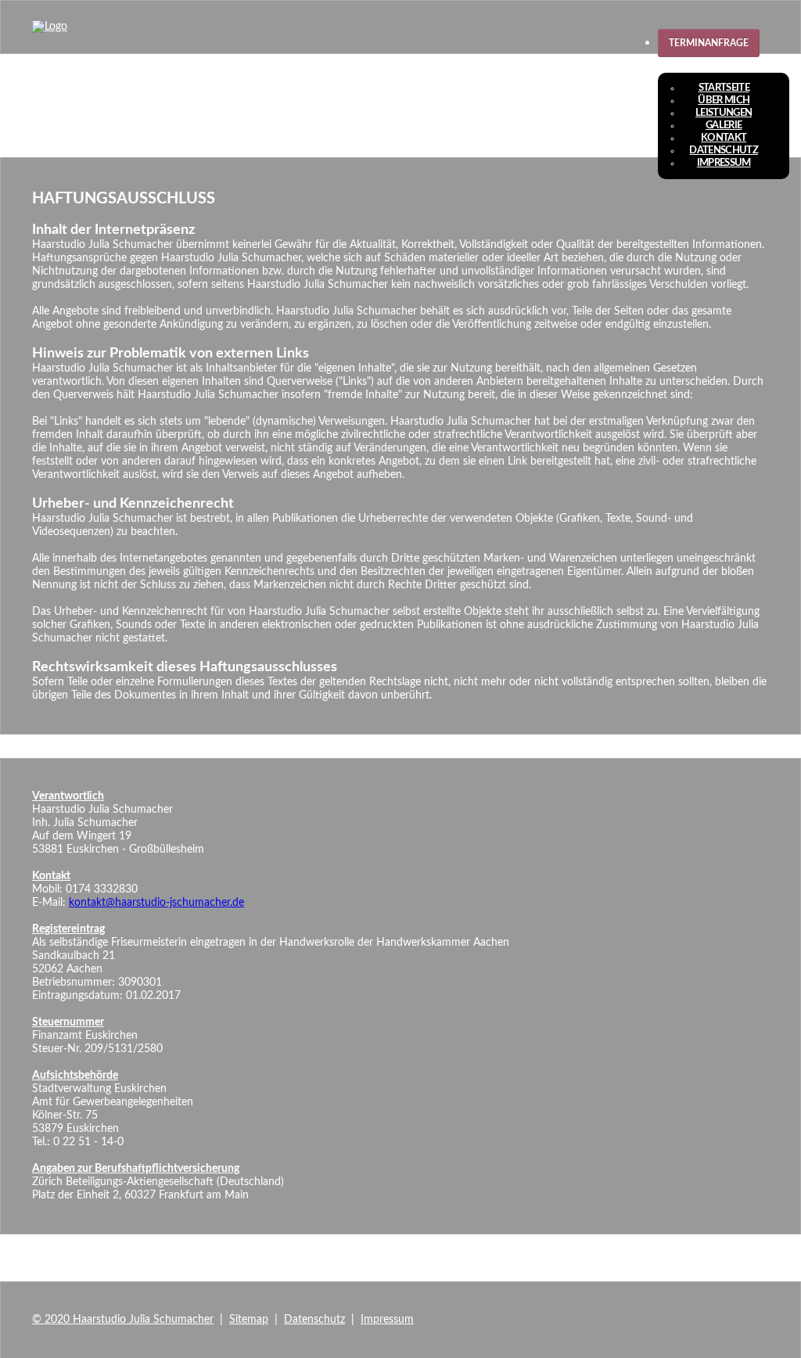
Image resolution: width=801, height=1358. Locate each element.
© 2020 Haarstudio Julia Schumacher (123, 1319)
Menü (689, 64)
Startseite (724, 88)
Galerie (724, 125)
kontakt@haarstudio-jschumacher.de (156, 902)
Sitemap (248, 1319)
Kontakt (723, 138)
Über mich (723, 100)
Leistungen (723, 113)
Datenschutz (723, 151)
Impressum (724, 163)
